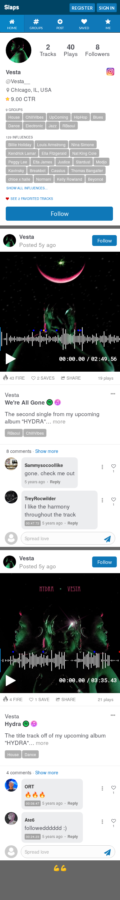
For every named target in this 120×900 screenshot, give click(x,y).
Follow (59, 213)
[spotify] (49, 402)
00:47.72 (32, 523)
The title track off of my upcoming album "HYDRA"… (55, 739)
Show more (46, 451)
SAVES (46, 378)
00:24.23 (32, 836)
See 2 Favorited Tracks (32, 198)
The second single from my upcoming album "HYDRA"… (52, 417)
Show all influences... (27, 188)
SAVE (42, 699)
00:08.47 (32, 803)
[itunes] (57, 402)
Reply (55, 482)
